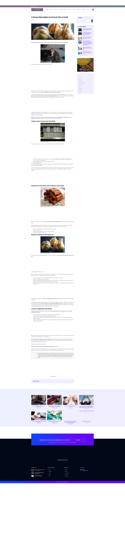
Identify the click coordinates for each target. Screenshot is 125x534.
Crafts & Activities (63, 9)
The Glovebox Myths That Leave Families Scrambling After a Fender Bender (87, 33)
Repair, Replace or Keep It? (86, 421)
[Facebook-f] (89, 6)
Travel (88, 9)
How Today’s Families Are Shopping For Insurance (87, 37)
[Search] (92, 20)
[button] (93, 9)
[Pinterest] (93, 6)
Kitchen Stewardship (49, 42)
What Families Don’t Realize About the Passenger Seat (87, 29)
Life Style (78, 9)
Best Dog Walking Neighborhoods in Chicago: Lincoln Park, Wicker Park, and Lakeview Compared (70, 422)
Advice (51, 9)
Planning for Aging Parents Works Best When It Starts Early (87, 48)
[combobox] (84, 20)
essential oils (33, 113)
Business (55, 9)
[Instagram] (92, 6)
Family (69, 9)
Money (83, 9)
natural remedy (67, 274)
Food (73, 9)
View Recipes (81, 69)
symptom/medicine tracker (41, 344)
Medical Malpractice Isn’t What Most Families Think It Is (87, 52)
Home (47, 9)
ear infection (53, 255)
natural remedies (53, 376)
